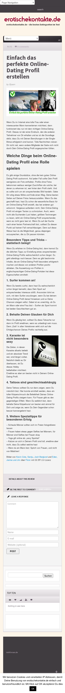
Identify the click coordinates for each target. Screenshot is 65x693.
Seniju (30, 456)
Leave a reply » (45, 489)
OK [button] (32, 688)
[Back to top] (56, 671)
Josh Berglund (40, 456)
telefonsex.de (12, 652)
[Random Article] (59, 40)
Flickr (28, 459)
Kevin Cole (21, 456)
